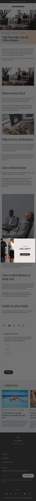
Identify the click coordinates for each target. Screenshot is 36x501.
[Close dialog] (34, 239)
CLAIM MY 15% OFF (25, 254)
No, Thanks (25, 251)
